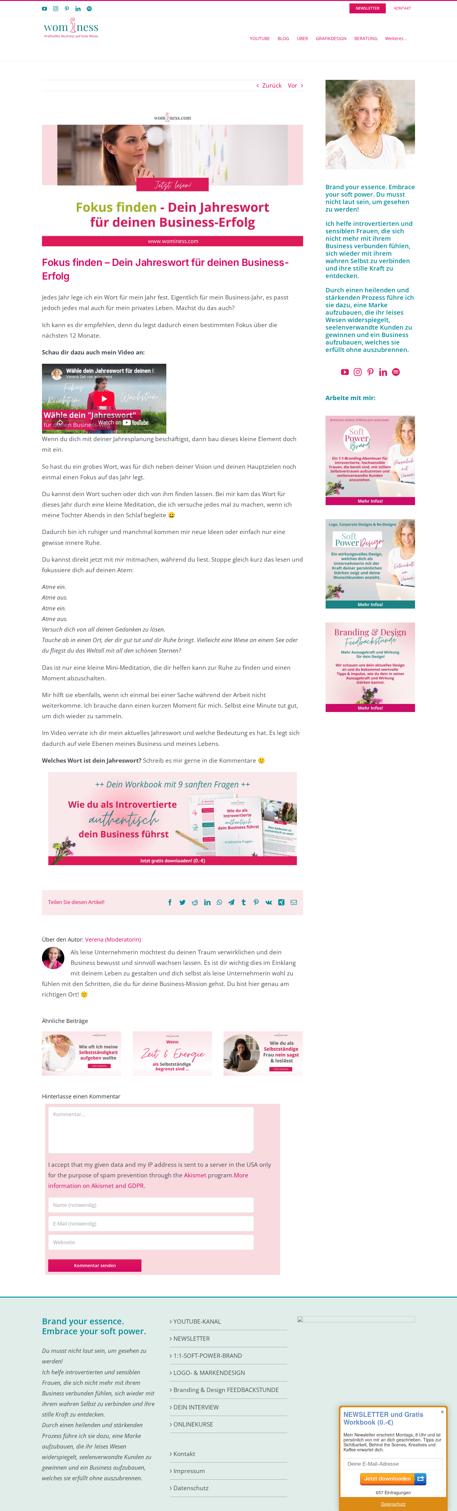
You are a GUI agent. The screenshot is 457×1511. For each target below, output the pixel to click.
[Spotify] (396, 372)
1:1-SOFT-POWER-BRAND (207, 1356)
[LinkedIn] (383, 372)
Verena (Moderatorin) (113, 939)
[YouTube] (345, 372)
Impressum (189, 1471)
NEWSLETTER (191, 1339)
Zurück (272, 85)
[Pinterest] (370, 372)
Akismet (195, 1175)
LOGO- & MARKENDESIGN (209, 1373)
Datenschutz (191, 1488)
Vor (292, 85)
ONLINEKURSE (193, 1424)
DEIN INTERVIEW (196, 1407)
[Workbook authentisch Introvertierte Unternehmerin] (172, 775)
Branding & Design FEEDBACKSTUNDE (226, 1390)
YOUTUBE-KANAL (197, 1321)
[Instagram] (358, 372)
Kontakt (184, 1454)
